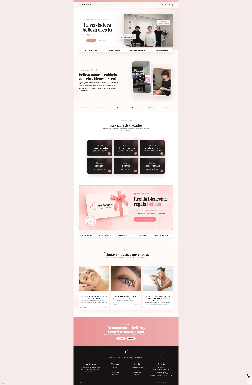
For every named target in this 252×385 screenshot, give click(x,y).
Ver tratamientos (102, 40)
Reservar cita (91, 40)
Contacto (148, 4)
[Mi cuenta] (166, 5)
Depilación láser (137, 372)
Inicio (103, 4)
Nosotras (109, 4)
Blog (142, 4)
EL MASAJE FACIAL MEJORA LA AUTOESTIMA (94, 297)
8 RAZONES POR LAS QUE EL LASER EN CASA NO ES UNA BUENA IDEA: (158, 298)
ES (3, 383)
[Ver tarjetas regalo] (126, 207)
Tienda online (135, 4)
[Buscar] (162, 5)
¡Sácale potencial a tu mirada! (126, 296)
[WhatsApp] (172, 1)
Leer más (105, 307)
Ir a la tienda (131, 338)
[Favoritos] (169, 5)
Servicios (116, 4)
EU (1, 383)
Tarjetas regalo (125, 4)
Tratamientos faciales (137, 367)
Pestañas (137, 374)
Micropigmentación (137, 370)
